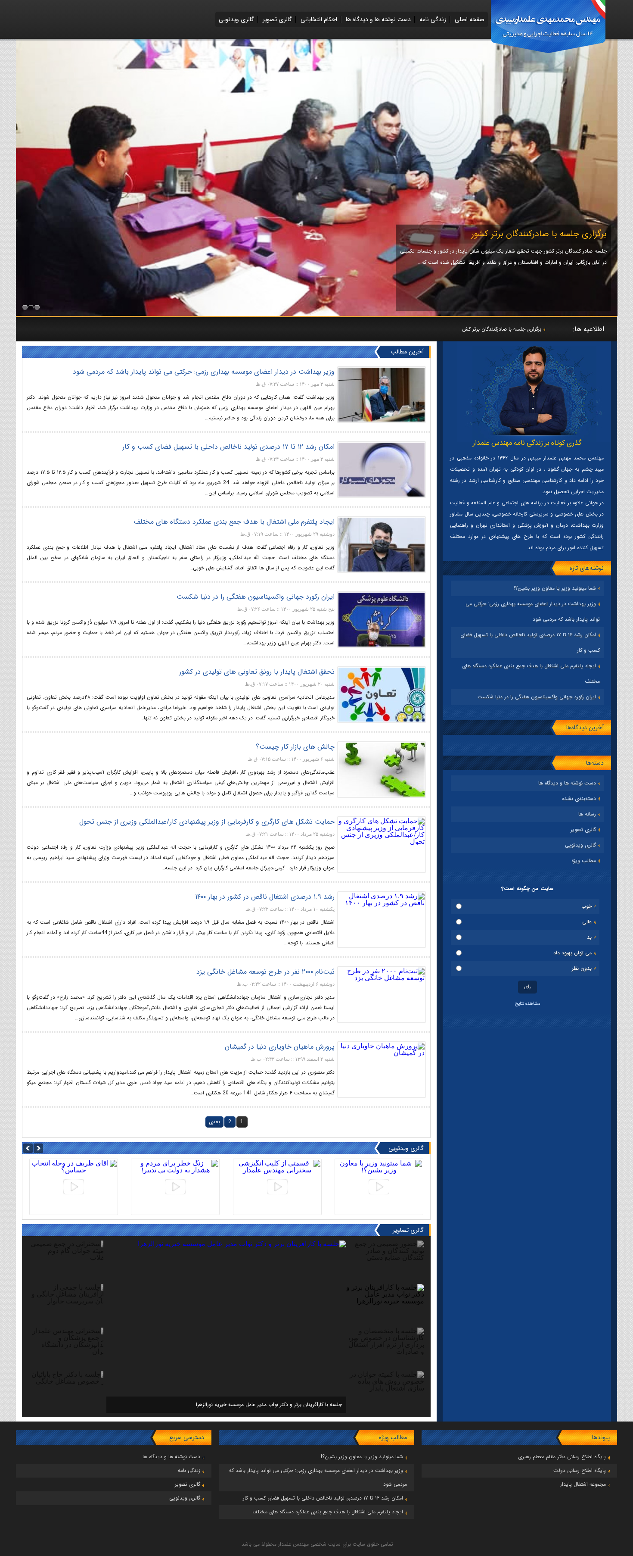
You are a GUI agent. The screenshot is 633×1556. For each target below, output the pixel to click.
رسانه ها (587, 814)
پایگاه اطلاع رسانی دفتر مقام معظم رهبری (562, 1457)
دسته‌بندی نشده (579, 798)
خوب (586, 906)
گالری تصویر (277, 19)
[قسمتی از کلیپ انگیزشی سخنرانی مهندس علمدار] (277, 1187)
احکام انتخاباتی (319, 19)
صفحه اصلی (469, 19)
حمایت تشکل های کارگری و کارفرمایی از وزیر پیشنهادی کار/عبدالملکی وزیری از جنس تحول (207, 821)
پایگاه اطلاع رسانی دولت (579, 1470)
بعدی (214, 1122)
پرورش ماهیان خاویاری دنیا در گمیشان (280, 1046)
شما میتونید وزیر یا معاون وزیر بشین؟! (555, 588)
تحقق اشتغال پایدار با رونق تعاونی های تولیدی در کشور (257, 671)
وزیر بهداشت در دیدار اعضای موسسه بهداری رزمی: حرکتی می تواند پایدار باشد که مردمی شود (204, 371)
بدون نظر (582, 968)
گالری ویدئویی (236, 19)
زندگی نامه (432, 19)
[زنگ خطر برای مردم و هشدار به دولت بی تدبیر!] (175, 1187)
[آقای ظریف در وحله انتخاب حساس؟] (74, 1187)
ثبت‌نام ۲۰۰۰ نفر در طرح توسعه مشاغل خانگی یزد (265, 971)
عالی (587, 922)
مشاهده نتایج (527, 1003)
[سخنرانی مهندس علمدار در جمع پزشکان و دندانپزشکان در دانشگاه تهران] (316, 313)
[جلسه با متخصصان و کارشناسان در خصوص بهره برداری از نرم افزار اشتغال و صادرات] (226, 1250)
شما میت (531, 329)
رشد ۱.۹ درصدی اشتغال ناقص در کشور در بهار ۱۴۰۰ (265, 896)
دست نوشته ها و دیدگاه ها (378, 19)
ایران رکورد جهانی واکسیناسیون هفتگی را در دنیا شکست (537, 697)
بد (589, 937)
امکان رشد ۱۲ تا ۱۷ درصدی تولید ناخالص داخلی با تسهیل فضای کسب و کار (228, 446)
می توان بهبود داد (572, 953)
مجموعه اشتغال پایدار (583, 1484)
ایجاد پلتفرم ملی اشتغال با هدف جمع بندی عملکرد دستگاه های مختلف (234, 521)
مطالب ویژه (583, 860)
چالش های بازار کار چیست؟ (295, 746)
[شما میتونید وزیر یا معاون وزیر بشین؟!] (379, 1187)
